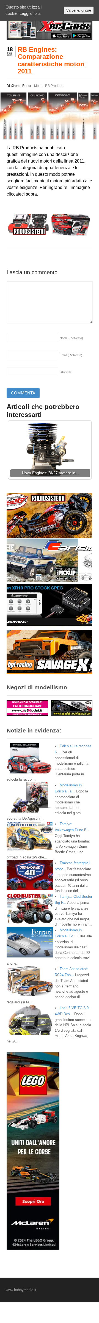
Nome (71, 338)
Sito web (65, 372)
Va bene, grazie (78, 10)
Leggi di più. (30, 13)
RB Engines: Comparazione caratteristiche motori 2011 (51, 60)
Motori (38, 86)
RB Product (53, 86)
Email (71, 355)
